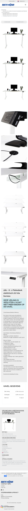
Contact (2, 485)
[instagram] (3, 489)
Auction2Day (3, 9)
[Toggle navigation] (25, 5)
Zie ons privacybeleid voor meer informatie (15, 475)
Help (2, 495)
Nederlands (22, 1)
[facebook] (1, 489)
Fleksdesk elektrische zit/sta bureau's (10, 14)
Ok (5, 475)
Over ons (3, 487)
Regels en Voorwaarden (6, 496)
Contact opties (12, 1)
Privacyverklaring (5, 498)
